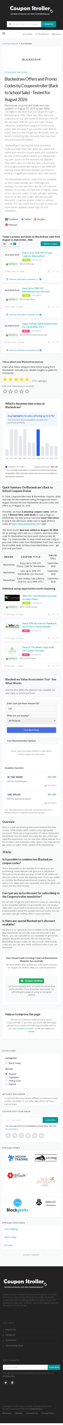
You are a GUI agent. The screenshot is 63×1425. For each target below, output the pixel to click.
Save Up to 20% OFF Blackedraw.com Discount (36, 290)
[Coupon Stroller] (31, 10)
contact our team (25, 1028)
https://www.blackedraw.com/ (26, 523)
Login (57, 34)
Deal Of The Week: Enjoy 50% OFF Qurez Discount (38, 649)
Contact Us (10, 1335)
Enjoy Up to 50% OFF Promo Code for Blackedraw (37, 254)
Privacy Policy (48, 1413)
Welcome (6, 1413)
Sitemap (18, 1413)
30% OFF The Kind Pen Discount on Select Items (39, 597)
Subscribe (50, 1120)
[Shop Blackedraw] (31, 59)
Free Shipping (11, 1229)
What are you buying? (18, 715)
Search (48, 24)
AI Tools (8, 1245)
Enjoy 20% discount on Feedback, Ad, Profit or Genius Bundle (39, 625)
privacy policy (11, 1129)
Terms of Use (32, 1413)
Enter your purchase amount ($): (23, 703)
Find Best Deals (31, 730)
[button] (12, 219)
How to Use (11, 1329)
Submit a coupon (50, 244)
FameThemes (36, 1409)
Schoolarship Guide (14, 1345)
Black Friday (10, 1237)
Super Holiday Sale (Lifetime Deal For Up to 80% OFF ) (39, 325)
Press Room (11, 1340)
